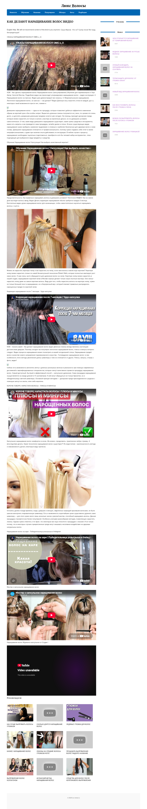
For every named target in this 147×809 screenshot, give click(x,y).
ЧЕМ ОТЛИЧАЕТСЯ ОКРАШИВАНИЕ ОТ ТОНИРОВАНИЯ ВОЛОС (126, 39)
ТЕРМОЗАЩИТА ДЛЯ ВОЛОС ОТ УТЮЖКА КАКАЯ (124, 79)
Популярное (50, 12)
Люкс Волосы (73, 6)
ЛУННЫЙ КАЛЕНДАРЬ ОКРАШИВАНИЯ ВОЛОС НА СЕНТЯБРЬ (123, 67)
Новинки (36, 12)
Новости (13, 12)
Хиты (72, 12)
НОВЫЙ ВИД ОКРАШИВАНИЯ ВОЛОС (126, 92)
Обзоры (62, 12)
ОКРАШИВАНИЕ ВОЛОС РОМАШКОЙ (126, 131)
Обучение (25, 12)
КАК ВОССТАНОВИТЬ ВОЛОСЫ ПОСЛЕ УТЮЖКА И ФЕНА (124, 106)
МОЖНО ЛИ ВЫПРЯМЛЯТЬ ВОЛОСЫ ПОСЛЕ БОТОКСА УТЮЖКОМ (126, 119)
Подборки (83, 12)
